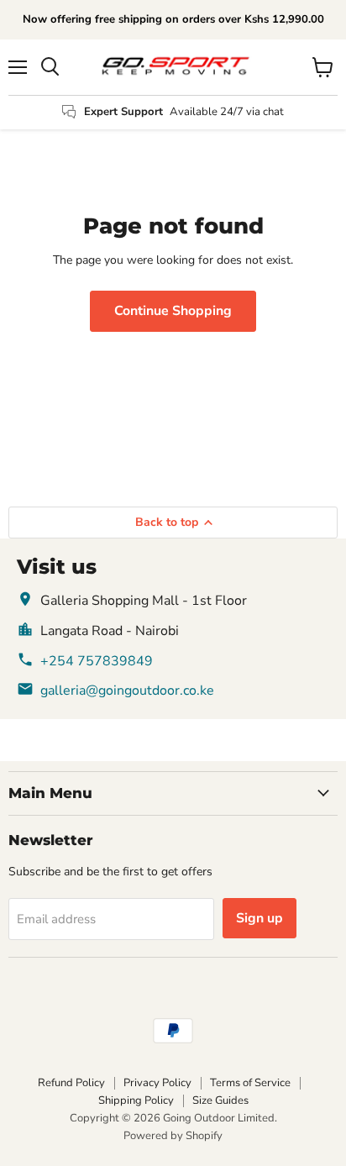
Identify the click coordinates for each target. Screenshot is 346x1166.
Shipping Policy (136, 1100)
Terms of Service (250, 1082)
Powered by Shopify (173, 1135)
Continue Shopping (173, 311)
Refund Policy (71, 1082)
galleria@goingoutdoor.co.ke (127, 690)
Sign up (259, 918)
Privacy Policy (157, 1082)
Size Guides (220, 1100)
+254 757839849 (96, 661)
